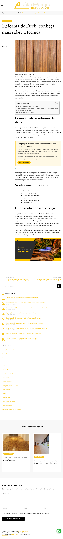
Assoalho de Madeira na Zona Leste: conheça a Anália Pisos (45, 461)
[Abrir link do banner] (38, 249)
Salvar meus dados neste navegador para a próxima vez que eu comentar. (27, 513)
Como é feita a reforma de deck (27, 106)
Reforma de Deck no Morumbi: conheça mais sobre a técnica (25, 303)
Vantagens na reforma (24, 110)
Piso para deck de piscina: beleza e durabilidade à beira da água (25, 323)
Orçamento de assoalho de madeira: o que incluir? (22, 297)
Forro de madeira (8, 362)
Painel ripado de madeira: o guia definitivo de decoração (23, 318)
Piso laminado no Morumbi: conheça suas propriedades (24, 333)
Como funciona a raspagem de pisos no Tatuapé (21, 338)
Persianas (5, 378)
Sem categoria (7, 21)
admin (3, 42)
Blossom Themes (15, 534)
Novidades (5, 370)
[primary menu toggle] (2, 5)
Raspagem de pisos (9, 402)
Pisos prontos (6, 398)
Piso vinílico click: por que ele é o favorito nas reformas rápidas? (26, 308)
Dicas (4, 358)
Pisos (4, 394)
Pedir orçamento (24, 162)
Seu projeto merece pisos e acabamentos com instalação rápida (39, 108)
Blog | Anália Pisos (23, 531)
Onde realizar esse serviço (25, 112)
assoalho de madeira (9, 350)
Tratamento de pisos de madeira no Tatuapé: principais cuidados (26, 328)
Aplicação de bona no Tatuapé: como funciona (21, 313)
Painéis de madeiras (9, 374)
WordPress (5, 535)
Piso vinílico (6, 390)
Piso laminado (7, 382)
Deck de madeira (8, 354)
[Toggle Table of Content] (56, 103)
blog (27, 232)
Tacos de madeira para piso (11, 410)
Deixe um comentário (7, 47)
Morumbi (5, 366)
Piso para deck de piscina (11, 386)
